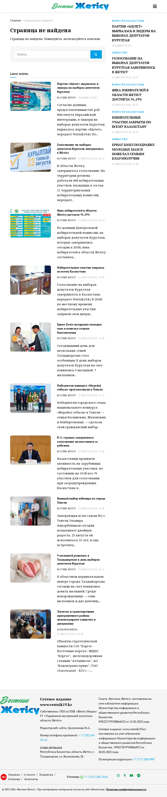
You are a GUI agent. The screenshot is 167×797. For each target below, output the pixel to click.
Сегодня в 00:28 (87, 97)
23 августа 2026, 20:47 (91, 220)
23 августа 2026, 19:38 (91, 508)
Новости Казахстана (128, 20)
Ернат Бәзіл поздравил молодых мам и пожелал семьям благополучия (79, 328)
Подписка (46, 774)
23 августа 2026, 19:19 (70, 634)
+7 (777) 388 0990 (143, 759)
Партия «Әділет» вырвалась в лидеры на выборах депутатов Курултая (78, 88)
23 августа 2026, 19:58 (91, 338)
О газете (29, 774)
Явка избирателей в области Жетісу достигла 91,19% (77, 212)
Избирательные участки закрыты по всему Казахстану (80, 269)
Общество (119, 52)
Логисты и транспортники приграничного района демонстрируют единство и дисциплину (76, 617)
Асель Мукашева (67, 629)
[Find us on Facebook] (125, 775)
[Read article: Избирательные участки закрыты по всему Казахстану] (30, 280)
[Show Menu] (155, 6)
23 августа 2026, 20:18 (91, 277)
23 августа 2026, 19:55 (91, 395)
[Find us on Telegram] (138, 775)
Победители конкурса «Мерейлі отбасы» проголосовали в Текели (80, 387)
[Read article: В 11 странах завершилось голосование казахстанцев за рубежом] (30, 450)
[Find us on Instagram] (118, 775)
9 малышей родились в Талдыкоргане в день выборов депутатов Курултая (78, 559)
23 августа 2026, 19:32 (91, 569)
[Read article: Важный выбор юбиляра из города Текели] (30, 511)
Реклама (14, 779)
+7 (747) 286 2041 (96, 777)
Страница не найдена (38, 20)
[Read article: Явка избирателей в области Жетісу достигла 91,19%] (30, 223)
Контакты (31, 779)
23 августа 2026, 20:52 (91, 158)
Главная (15, 20)
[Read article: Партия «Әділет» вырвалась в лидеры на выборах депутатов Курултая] (30, 96)
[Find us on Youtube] (131, 775)
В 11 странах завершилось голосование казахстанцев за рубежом (77, 441)
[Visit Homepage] (80, 6)
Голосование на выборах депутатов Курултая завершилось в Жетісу (80, 148)
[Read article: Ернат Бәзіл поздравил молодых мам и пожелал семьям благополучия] (30, 337)
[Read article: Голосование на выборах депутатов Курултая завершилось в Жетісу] (30, 157)
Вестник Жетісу (66, 97)
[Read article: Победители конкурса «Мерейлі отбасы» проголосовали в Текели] (30, 398)
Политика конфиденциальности (126, 789)
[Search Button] (96, 54)
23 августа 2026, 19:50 (91, 451)
